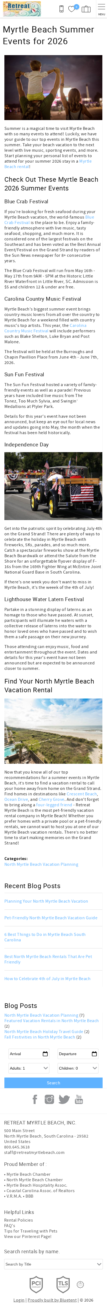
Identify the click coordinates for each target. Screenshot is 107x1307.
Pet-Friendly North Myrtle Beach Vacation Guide (50, 918)
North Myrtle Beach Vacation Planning (41, 864)
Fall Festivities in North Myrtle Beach (40, 1037)
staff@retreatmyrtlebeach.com (34, 1152)
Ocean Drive (16, 799)
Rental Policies (18, 1220)
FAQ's (9, 1225)
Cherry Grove (51, 799)
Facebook (34, 1099)
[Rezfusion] (80, 1284)
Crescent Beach (82, 794)
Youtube (78, 1099)
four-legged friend (54, 805)
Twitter (64, 1099)
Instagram (49, 1099)
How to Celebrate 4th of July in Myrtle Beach (47, 978)
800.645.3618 (17, 1147)
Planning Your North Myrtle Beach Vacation (46, 901)
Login (18, 1300)
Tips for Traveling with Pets (30, 1231)
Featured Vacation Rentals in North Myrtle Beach (51, 1020)
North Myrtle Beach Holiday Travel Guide (44, 1031)
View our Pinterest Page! (28, 1236)
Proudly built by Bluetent (52, 1300)
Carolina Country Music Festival (45, 328)
